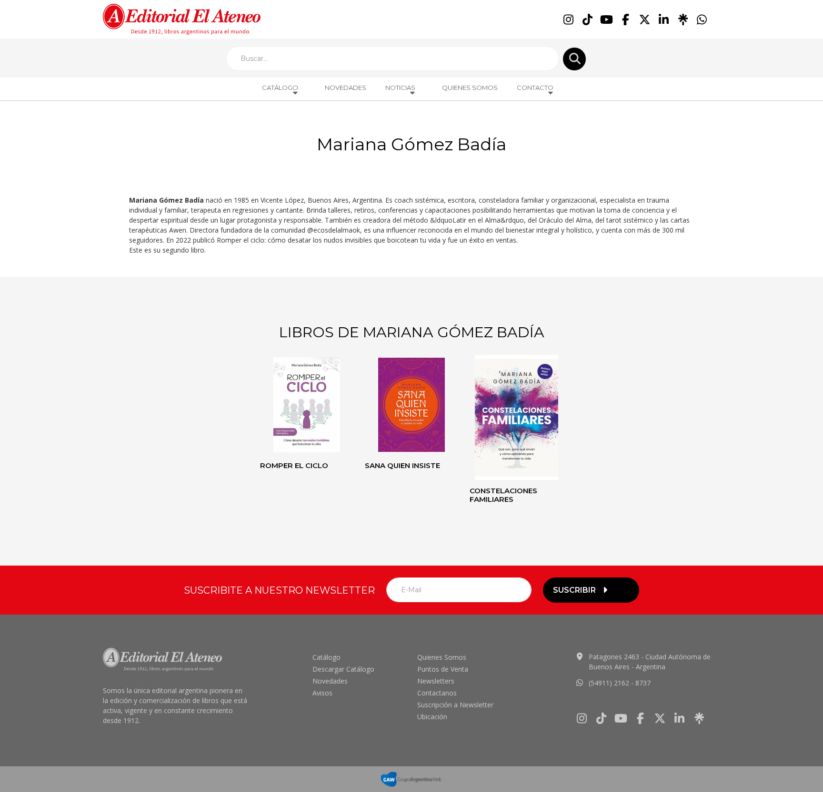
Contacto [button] (535, 87)
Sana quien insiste (402, 465)
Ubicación (432, 716)
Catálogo (326, 657)
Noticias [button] (400, 87)
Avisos (322, 692)
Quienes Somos (470, 87)
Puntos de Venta (442, 669)
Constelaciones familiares (503, 495)
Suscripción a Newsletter (455, 704)
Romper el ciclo (294, 465)
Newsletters (435, 680)
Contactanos (437, 692)
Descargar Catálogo (343, 669)
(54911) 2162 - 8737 (620, 682)
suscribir (574, 590)
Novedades (345, 87)
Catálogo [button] (280, 87)
